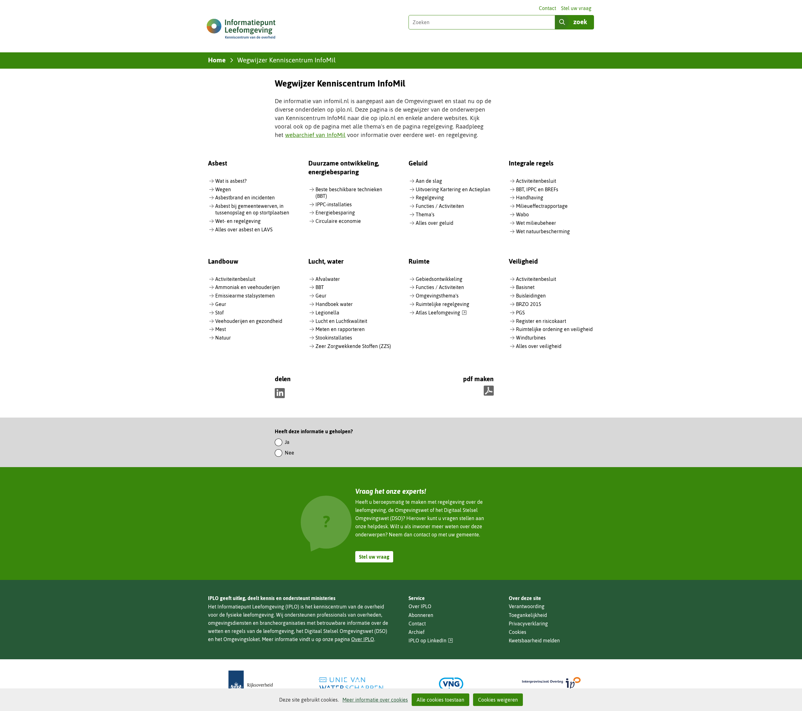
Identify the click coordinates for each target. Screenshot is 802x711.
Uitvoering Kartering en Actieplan (453, 189)
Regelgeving (430, 197)
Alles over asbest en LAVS (244, 229)
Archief (416, 632)
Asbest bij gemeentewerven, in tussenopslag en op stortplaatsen (252, 209)
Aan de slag (429, 181)
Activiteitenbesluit (536, 181)
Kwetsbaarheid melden (534, 640)
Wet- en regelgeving (238, 221)
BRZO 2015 (528, 304)
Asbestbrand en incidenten (245, 197)
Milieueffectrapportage (542, 206)
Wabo (522, 214)
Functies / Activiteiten (440, 206)
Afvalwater (327, 279)
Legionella (327, 312)
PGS (520, 312)
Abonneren (421, 615)
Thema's (425, 214)
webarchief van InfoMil (315, 134)
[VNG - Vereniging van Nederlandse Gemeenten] (451, 683)
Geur (220, 304)
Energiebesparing (335, 212)
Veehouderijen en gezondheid (248, 321)
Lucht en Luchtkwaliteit (341, 321)
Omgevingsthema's (437, 295)
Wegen (223, 189)
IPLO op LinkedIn (431, 641)
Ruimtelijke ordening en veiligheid (554, 329)
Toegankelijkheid (528, 615)
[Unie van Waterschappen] (351, 683)
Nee (289, 453)
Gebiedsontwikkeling (439, 279)
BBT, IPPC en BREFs (537, 189)
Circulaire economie (338, 221)
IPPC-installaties (333, 204)
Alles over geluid (434, 223)
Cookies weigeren (498, 700)
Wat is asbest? (231, 181)
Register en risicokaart (541, 321)
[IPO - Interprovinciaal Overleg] (551, 683)
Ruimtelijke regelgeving (442, 304)
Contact (547, 8)
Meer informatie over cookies (375, 700)
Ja (287, 442)
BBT (319, 287)
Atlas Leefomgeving (441, 313)
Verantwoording (526, 606)
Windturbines (531, 337)
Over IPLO (362, 639)
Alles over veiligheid (538, 346)
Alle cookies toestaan (440, 700)
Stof (219, 312)
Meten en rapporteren (340, 329)
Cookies (517, 632)
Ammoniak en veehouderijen (247, 287)
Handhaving (529, 197)
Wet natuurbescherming (543, 231)
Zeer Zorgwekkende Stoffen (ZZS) (353, 346)
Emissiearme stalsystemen (245, 295)
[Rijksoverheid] (250, 683)
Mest (220, 329)
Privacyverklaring (528, 623)
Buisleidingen (531, 295)
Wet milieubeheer (536, 223)
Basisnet (525, 287)
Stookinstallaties (333, 337)
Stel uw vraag (576, 8)
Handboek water (334, 304)
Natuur (223, 337)
